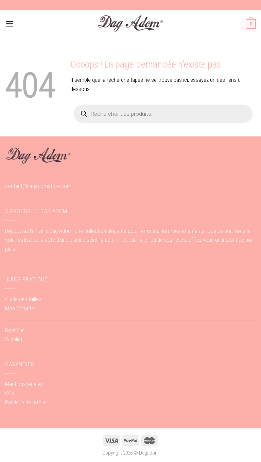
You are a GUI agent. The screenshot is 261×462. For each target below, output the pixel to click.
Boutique (15, 330)
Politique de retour (25, 402)
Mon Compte (19, 308)
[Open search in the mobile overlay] (163, 113)
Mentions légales (24, 384)
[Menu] (9, 24)
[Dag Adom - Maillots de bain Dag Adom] (130, 24)
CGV (10, 393)
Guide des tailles (23, 299)
